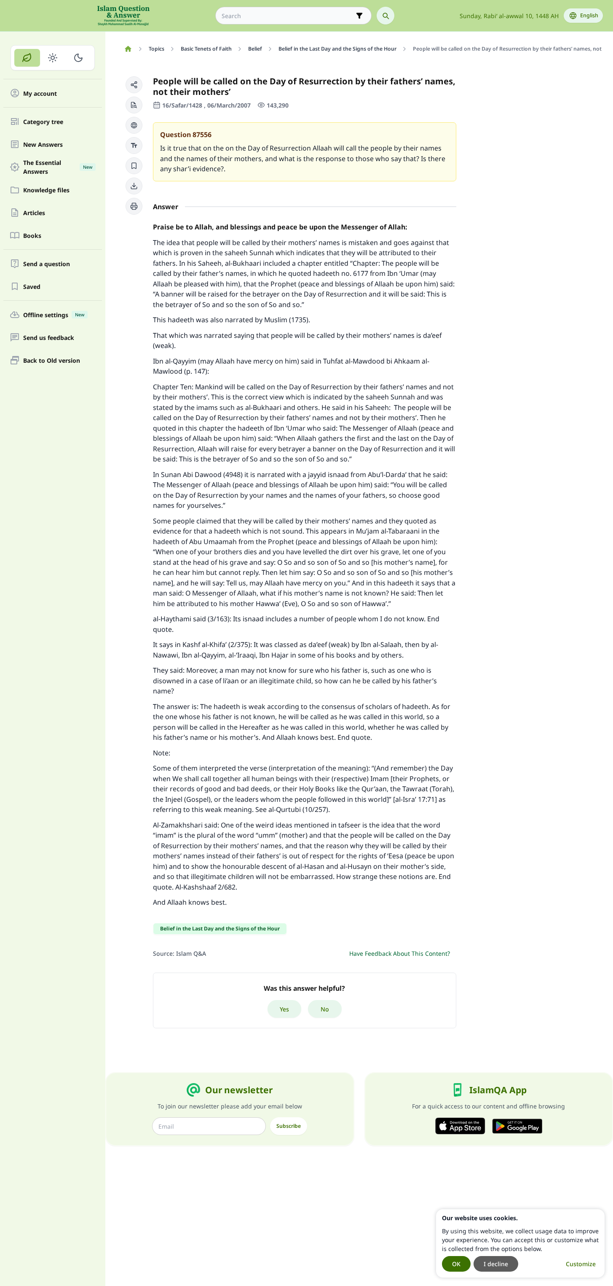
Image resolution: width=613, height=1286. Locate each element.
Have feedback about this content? (399, 953)
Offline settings (53, 315)
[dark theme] (78, 58)
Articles (34, 213)
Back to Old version (51, 360)
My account (40, 93)
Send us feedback (48, 338)
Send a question (46, 264)
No (325, 1009)
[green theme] (27, 58)
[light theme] (53, 58)
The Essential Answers (57, 167)
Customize (581, 1264)
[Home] (128, 49)
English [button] (589, 15)
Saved (31, 287)
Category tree (43, 122)
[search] (385, 15)
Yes (284, 1009)
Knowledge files (46, 190)
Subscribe (288, 1126)
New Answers (43, 144)
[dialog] (520, 1243)
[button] (134, 84)
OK (456, 1264)
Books (32, 236)
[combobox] (287, 15)
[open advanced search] (359, 16)
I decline (496, 1264)
